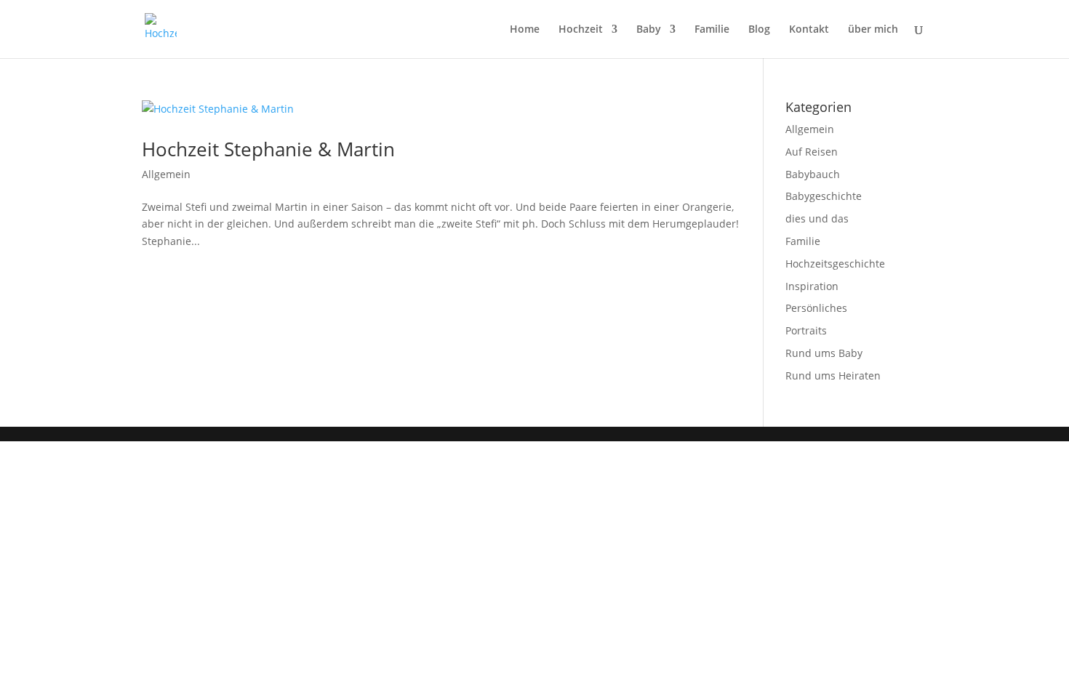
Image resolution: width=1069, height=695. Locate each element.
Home (525, 30)
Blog (759, 30)
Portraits (806, 330)
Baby (648, 30)
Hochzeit (580, 30)
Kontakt (809, 30)
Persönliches (816, 308)
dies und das (817, 218)
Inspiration (811, 286)
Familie (711, 30)
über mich (873, 30)
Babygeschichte (823, 196)
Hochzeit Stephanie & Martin (268, 149)
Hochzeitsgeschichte (835, 263)
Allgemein (166, 174)
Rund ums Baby (823, 353)
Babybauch (812, 174)
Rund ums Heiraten (833, 375)
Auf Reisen (811, 151)
